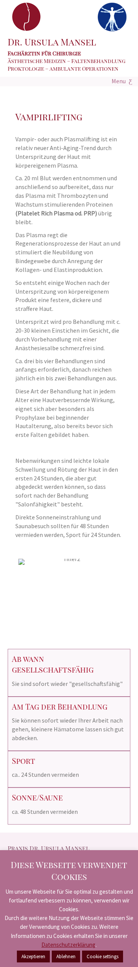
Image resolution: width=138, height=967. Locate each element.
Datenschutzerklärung (68, 944)
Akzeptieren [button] (33, 956)
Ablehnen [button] (66, 956)
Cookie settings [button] (102, 956)
